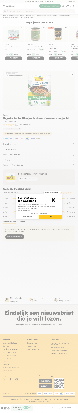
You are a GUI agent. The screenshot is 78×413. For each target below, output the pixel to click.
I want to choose (28, 216)
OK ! (50, 216)
